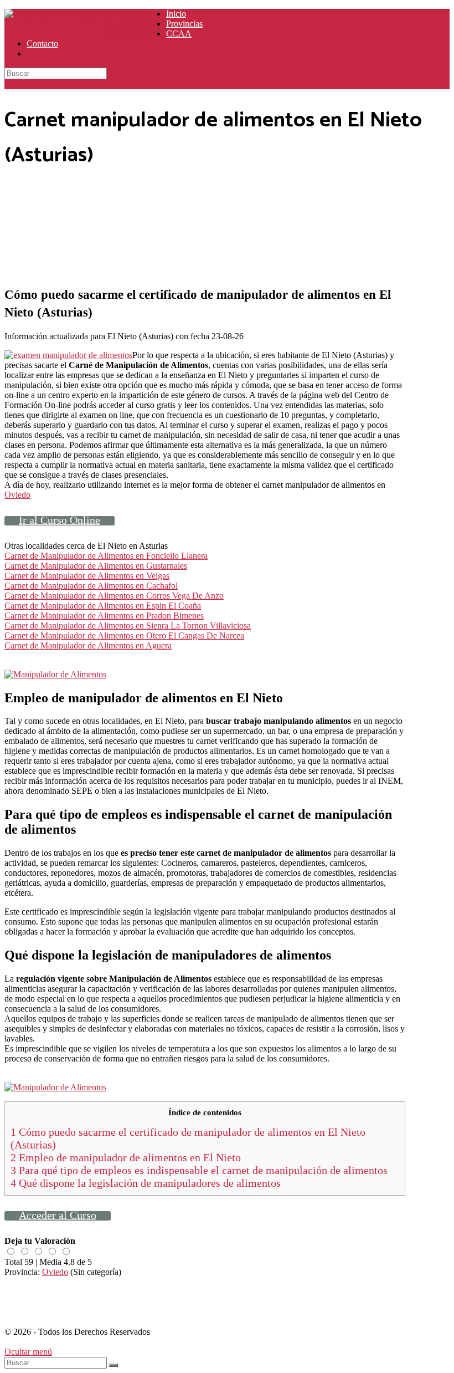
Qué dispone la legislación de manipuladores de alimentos (146, 1183)
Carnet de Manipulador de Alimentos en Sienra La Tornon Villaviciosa (127, 625)
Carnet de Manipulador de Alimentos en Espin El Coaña (102, 605)
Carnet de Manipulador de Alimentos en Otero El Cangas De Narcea (124, 635)
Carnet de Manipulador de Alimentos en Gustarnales (95, 565)
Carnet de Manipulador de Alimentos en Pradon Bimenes (104, 615)
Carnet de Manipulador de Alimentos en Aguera (88, 645)
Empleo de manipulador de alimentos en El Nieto (126, 1157)
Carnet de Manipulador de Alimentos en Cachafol (91, 585)
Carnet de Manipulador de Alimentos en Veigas (86, 575)
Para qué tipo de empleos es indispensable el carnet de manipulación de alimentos (199, 1170)
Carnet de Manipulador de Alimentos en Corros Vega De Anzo (114, 595)
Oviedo (17, 494)
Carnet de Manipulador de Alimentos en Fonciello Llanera (106, 555)
